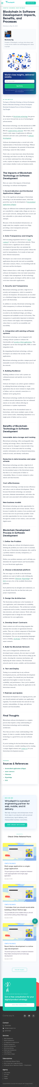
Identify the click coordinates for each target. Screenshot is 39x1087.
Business (12, 8)
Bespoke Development (9, 1044)
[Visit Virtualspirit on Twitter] (29, 1015)
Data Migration (8, 1052)
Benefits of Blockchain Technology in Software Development (17, 104)
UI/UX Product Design (9, 1054)
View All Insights (19, 969)
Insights (6, 1078)
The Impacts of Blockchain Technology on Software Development (18, 102)
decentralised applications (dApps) (15, 768)
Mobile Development (9, 1040)
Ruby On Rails (20, 8)
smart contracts (9, 771)
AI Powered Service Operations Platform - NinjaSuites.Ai (17, 1065)
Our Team (6, 1074)
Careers (6, 1076)
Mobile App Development (10, 1050)
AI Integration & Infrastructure (11, 1042)
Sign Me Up (19, 86)
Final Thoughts (6, 109)
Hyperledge (8, 777)
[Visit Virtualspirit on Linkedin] (24, 1015)
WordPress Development (10, 1046)
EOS (6, 780)
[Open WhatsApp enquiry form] (35, 921)
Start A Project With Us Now (16, 824)
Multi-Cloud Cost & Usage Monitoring (13, 1063)
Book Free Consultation (19, 1004)
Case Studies (7, 1072)
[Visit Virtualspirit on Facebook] (33, 1015)
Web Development (8, 1038)
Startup (6, 8)
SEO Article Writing (9, 1048)
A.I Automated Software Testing (12, 1061)
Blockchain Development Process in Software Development (17, 107)
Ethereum (8, 774)
